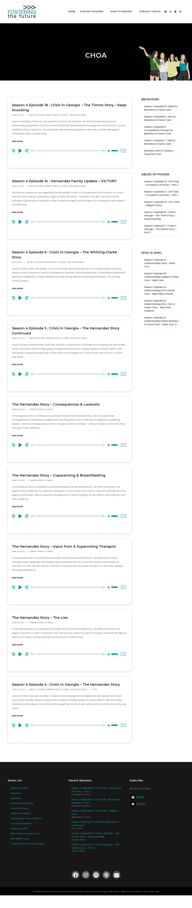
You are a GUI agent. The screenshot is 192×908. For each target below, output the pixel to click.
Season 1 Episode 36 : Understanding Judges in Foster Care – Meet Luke (161, 277)
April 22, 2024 (18, 689)
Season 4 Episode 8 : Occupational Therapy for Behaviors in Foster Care (158, 130)
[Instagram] (170, 11)
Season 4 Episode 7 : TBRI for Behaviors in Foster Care (160, 142)
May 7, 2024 (17, 262)
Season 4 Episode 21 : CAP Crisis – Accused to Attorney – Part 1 (161, 193)
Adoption (16, 793)
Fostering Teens (19, 808)
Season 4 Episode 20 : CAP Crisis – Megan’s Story (161, 203)
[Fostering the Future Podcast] (22, 11)
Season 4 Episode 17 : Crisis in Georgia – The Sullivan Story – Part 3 (160, 229)
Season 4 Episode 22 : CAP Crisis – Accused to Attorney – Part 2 (161, 183)
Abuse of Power (19, 788)
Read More (17, 141)
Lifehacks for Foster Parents (26, 818)
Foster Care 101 (19, 828)
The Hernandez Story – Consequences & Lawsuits (56, 404)
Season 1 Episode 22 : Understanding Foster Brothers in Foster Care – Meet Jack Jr (161, 321)
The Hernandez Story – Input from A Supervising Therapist (64, 546)
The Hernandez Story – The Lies (40, 618)
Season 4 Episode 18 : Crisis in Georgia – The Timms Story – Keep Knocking (160, 216)
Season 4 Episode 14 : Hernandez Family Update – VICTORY (64, 181)
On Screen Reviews (21, 823)
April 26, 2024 (18, 409)
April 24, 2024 (18, 551)
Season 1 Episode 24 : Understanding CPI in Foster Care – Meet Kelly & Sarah (159, 290)
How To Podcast (121, 11)
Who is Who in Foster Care (25, 833)
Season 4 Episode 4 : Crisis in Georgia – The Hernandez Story (66, 684)
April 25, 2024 (18, 480)
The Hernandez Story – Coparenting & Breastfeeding (58, 475)
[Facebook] (165, 11)
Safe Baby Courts (20, 838)
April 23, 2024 (18, 623)
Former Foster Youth (22, 803)
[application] (69, 150)
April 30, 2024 (18, 338)
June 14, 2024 (18, 186)
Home (71, 11)
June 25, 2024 (18, 115)
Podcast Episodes (91, 11)
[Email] (116, 875)
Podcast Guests (150, 11)
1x (123, 150)
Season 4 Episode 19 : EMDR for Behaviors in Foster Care (161, 108)
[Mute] (109, 151)
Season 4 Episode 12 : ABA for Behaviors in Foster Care (160, 118)
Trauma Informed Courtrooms (27, 843)
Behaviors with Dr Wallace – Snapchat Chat (159, 152)
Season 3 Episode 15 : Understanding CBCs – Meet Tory (159, 263)
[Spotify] (175, 11)
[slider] (115, 152)
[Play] (20, 150)
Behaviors (16, 798)
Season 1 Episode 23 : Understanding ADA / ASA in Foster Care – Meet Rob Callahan (159, 305)
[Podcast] (180, 11)
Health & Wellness (21, 813)
